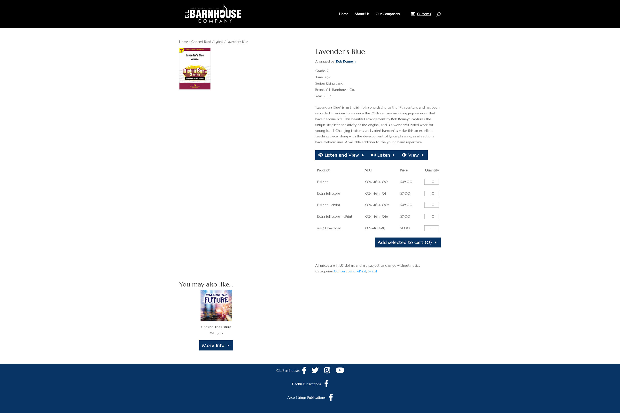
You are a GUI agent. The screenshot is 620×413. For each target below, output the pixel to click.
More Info (213, 345)
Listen (383, 155)
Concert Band (201, 42)
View (413, 155)
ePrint (361, 271)
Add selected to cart (405, 242)
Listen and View (341, 155)
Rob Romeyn (346, 61)
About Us (362, 14)
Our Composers (388, 14)
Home (343, 14)
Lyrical (219, 42)
